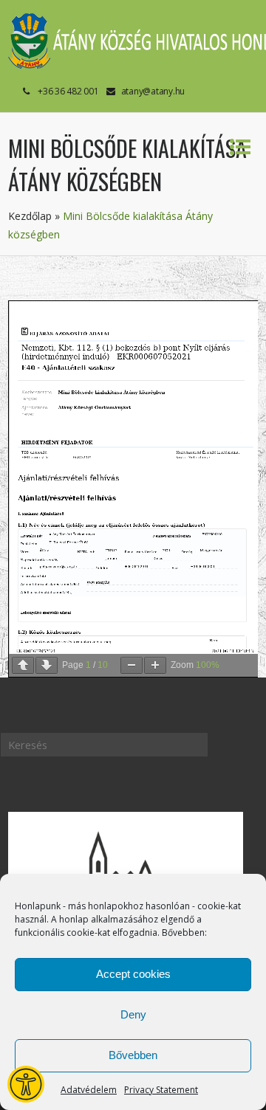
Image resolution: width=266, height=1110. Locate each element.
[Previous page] (23, 665)
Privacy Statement (161, 1089)
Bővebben (133, 1055)
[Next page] (46, 665)
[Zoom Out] (131, 665)
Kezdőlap (30, 216)
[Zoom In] (155, 665)
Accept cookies (133, 974)
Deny (133, 1014)
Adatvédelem (89, 1089)
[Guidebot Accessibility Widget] (25, 1084)
